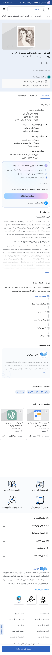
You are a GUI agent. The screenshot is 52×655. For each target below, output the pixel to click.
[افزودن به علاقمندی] (46, 411)
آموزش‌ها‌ (38, 16)
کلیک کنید (8, 3)
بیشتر (45, 183)
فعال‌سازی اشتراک (27, 196)
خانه (48, 16)
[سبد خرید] (4, 9)
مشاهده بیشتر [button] (43, 589)
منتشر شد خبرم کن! (23, 649)
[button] (26, 9)
